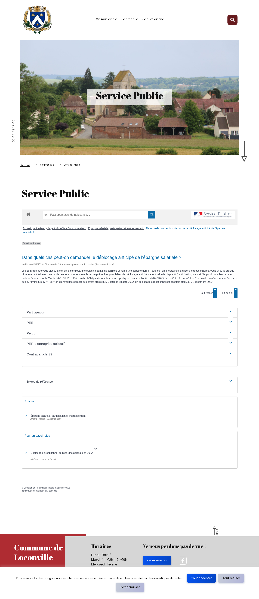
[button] (129, 312)
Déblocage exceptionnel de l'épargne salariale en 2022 (61, 452)
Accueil (25, 165)
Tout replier (206, 292)
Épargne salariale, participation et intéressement (116, 228)
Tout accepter (201, 578)
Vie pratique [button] (129, 19)
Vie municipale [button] (106, 19)
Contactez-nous (157, 560)
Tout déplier (227, 292)
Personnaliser (130, 587)
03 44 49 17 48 (13, 131)
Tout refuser (231, 578)
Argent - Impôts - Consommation (66, 228)
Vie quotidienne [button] (152, 19)
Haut (217, 532)
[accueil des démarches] (28, 217)
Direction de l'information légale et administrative (47, 488)
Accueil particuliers (34, 228)
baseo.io (53, 491)
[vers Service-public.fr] (213, 215)
